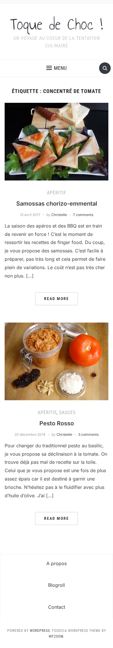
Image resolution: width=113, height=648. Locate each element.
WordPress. (40, 631)
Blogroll (56, 585)
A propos (56, 563)
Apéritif (56, 192)
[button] (56, 68)
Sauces (67, 412)
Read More (56, 298)
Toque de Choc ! (56, 24)
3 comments (88, 434)
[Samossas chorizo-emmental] (57, 141)
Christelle (59, 215)
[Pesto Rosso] (57, 361)
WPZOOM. (57, 636)
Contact (56, 607)
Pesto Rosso (56, 423)
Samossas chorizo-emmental (56, 203)
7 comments (83, 215)
